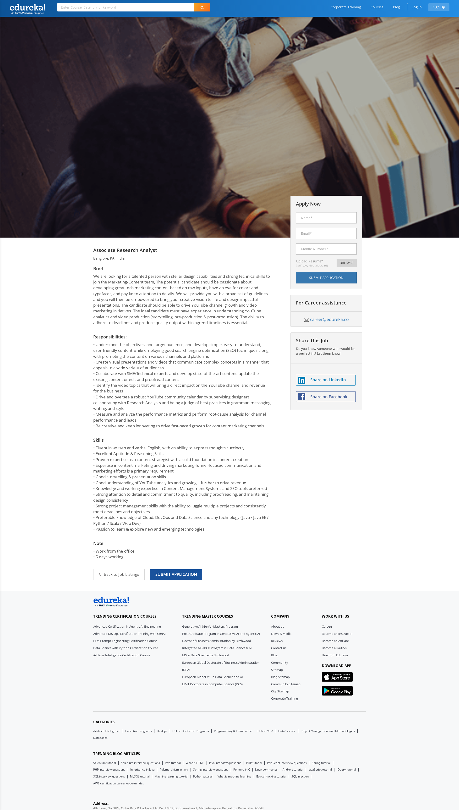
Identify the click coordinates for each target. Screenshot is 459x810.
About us (277, 626)
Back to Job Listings (121, 574)
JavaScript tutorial (320, 770)
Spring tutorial (321, 763)
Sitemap (277, 670)
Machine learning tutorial (171, 776)
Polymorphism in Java (174, 770)
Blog (396, 7)
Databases (100, 738)
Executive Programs (138, 731)
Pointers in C (241, 770)
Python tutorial (203, 776)
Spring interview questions (210, 770)
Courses (377, 7)
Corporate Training (346, 7)
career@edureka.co (329, 319)
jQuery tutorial (346, 770)
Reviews (277, 641)
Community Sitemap (286, 684)
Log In (417, 7)
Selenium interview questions (140, 763)
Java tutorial (173, 763)
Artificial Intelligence (106, 731)
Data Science (287, 731)
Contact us (278, 648)
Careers (327, 626)
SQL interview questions (109, 776)
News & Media (281, 633)
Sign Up (439, 7)
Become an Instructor (337, 633)
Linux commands (266, 770)
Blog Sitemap (280, 677)
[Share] (326, 380)
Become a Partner (334, 648)
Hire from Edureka (335, 655)
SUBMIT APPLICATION (176, 574)
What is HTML (195, 763)
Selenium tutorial (104, 763)
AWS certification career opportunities (118, 783)
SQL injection (300, 776)
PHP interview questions (109, 770)
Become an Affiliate (335, 641)
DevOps (162, 731)
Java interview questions (225, 763)
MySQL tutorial (140, 776)
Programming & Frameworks (233, 731)
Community (279, 662)
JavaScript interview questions (287, 763)
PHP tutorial (254, 763)
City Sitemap (280, 691)
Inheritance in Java (142, 770)
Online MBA (265, 731)
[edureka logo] (111, 602)
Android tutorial (293, 770)
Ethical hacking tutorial (271, 776)
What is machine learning (234, 776)
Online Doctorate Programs (190, 731)
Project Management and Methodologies (328, 731)
